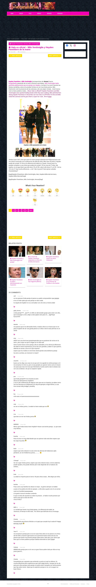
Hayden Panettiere (17, 44)
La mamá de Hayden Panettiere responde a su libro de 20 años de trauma (35, 259)
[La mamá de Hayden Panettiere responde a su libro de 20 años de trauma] (35, 250)
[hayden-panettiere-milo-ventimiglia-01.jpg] (19, 156)
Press (88, 584)
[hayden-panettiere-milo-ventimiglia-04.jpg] (34, 156)
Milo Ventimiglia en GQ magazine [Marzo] (34, 280)
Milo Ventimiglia (34, 44)
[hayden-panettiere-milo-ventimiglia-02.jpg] (27, 156)
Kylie (30, 13)
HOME (12, 13)
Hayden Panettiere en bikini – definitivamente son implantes (16, 282)
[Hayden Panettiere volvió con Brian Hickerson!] (53, 250)
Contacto (83, 584)
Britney (39, 13)
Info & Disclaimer (64, 584)
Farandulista (9, 584)
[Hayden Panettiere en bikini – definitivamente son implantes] (17, 272)
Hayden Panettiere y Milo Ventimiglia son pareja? (17, 260)
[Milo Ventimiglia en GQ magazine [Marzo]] (35, 272)
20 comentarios (22, 51)
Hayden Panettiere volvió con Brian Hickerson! (52, 258)
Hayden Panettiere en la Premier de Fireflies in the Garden (52, 281)
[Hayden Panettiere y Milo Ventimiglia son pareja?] (17, 251)
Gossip (21, 13)
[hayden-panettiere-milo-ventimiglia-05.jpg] (50, 156)
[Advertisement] (48, 27)
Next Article (54, 55)
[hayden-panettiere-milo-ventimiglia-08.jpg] (42, 156)
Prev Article (16, 55)
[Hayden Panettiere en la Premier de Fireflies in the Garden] (53, 272)
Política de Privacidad (74, 584)
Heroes (26, 44)
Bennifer (49, 13)
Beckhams (60, 13)
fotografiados (13, 83)
